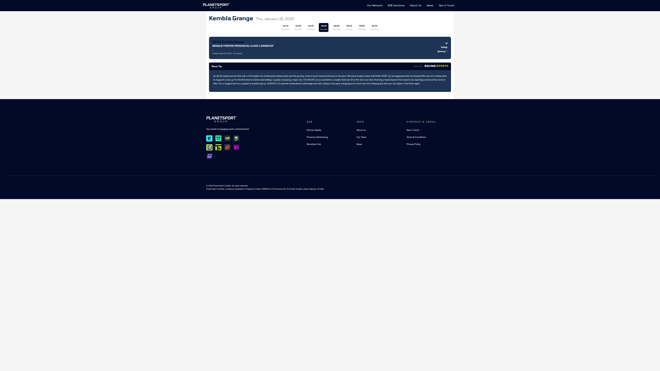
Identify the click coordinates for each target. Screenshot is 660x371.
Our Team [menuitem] (361, 137)
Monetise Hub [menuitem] (314, 144)
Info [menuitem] (360, 121)
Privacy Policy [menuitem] (413, 144)
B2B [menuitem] (310, 121)
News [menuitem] (430, 5)
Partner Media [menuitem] (314, 130)
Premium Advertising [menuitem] (317, 137)
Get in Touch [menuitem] (446, 5)
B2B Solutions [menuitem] (396, 5)
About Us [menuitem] (415, 5)
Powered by (418, 66)
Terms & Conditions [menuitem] (416, 137)
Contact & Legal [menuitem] (421, 121)
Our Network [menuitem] (374, 5)
